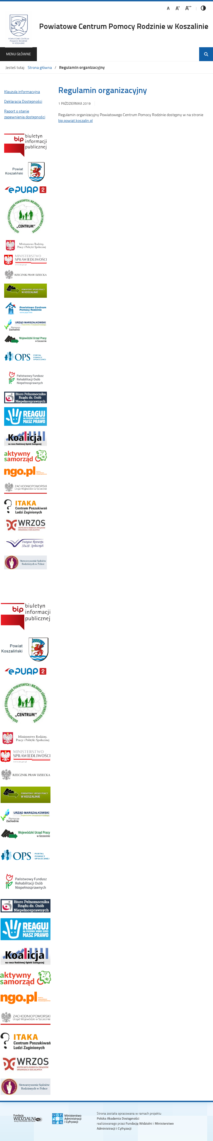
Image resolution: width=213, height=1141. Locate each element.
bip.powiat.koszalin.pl (75, 120)
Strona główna (40, 67)
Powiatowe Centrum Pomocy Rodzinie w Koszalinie (123, 25)
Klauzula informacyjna (22, 91)
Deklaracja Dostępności (23, 101)
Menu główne (18, 53)
